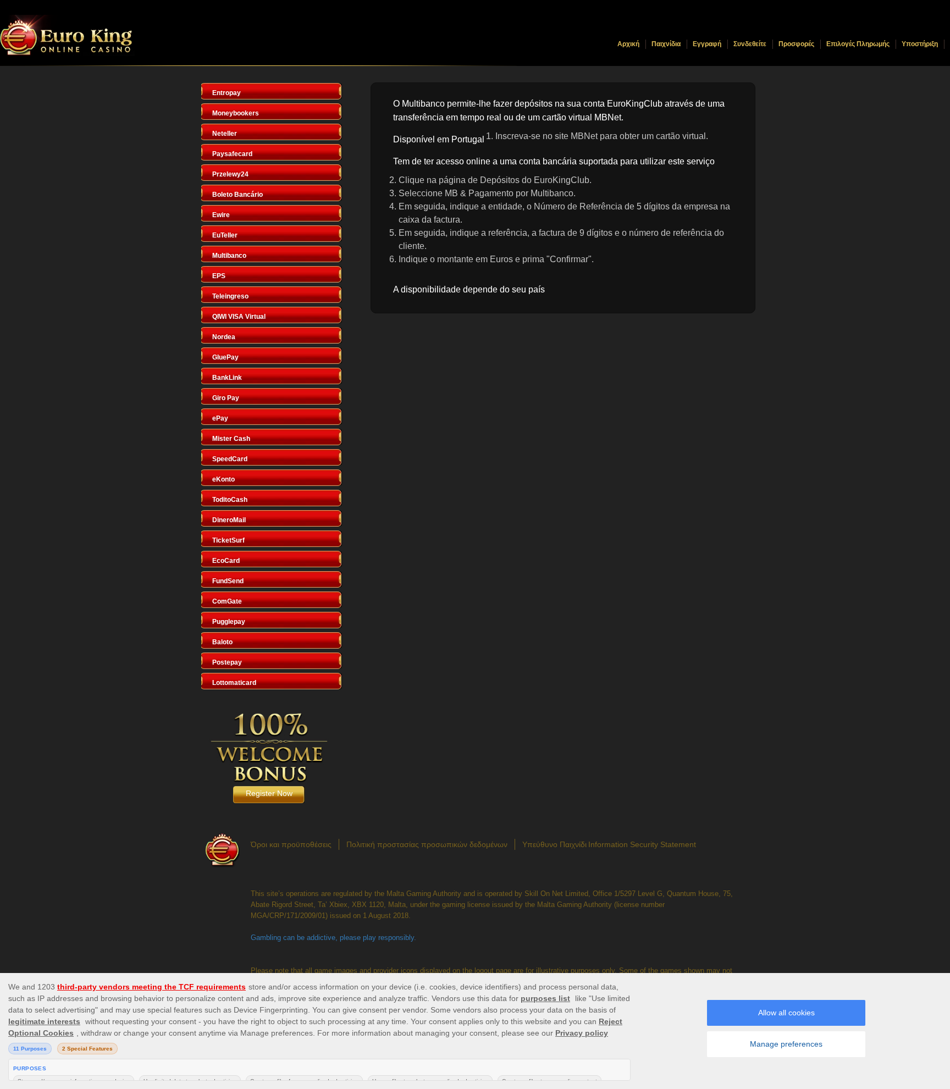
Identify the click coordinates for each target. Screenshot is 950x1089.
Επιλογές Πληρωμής (858, 44)
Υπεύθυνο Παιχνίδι (554, 844)
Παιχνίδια (666, 44)
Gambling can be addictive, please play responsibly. (333, 937)
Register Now (269, 793)
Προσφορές (796, 44)
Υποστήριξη (920, 44)
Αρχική (628, 44)
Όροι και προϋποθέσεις (291, 844)
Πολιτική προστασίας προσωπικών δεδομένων (426, 844)
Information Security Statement (642, 844)
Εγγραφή (707, 44)
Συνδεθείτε (749, 44)
